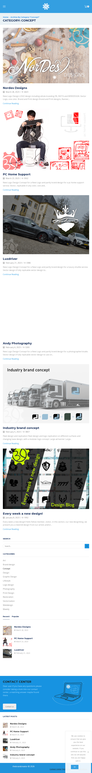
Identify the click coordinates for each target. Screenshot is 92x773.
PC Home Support (16, 174)
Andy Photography (17, 343)
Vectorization (9, 601)
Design (6, 572)
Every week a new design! (23, 513)
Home (5, 17)
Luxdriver (10, 259)
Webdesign (8, 605)
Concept (6, 568)
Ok (75, 767)
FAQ (63, 769)
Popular (15, 616)
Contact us (9, 706)
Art (4, 560)
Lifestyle (6, 580)
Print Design (8, 593)
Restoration (8, 597)
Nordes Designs (15, 88)
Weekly (6, 609)
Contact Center (55, 769)
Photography (9, 589)
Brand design (9, 564)
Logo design (8, 585)
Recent (6, 616)
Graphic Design (10, 576)
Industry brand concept (21, 428)
